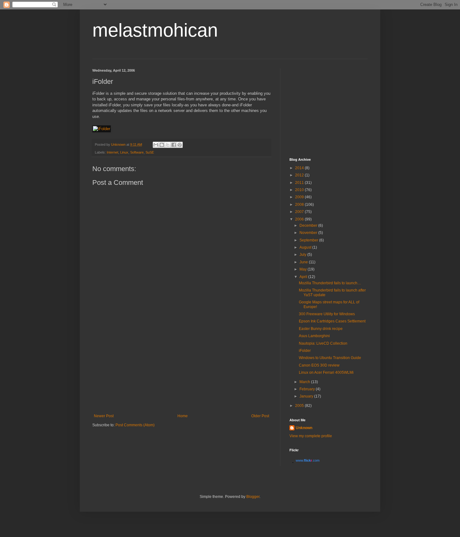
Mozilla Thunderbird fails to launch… (330, 283)
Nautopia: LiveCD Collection (323, 343)
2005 (300, 405)
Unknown (304, 428)
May (303, 269)
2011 (300, 182)
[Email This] (156, 145)
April (303, 277)
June (304, 262)
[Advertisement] (181, 367)
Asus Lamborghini (314, 336)
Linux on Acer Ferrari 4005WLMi (326, 372)
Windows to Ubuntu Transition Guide (330, 358)
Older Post (260, 416)
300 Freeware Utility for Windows (327, 314)
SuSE (150, 152)
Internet (112, 152)
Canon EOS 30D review (319, 365)
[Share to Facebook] (174, 145)
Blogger (252, 496)
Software (137, 152)
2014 (300, 168)
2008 (300, 204)
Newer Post (104, 416)
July (303, 254)
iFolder (305, 350)
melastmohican (155, 30)
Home (182, 416)
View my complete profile (310, 436)
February (307, 389)
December (308, 225)
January (306, 396)
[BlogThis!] (162, 145)
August (305, 247)
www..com (307, 460)
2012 (300, 175)
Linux (124, 152)
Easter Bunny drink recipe (321, 329)
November (308, 233)
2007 (300, 212)
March (305, 382)
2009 (300, 197)
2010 (300, 190)
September (309, 240)
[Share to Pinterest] (179, 145)
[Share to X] (168, 145)
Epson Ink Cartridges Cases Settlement (332, 321)
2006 (300, 219)
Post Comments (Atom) (135, 425)
